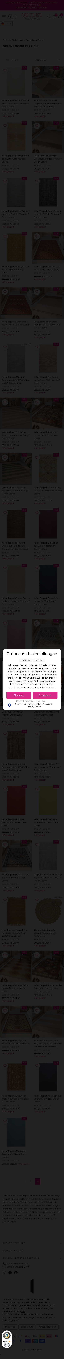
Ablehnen (19, 695)
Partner (39, 660)
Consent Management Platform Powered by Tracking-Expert (34, 705)
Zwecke (26, 660)
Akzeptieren (45, 695)
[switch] (7, 1345)
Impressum (41, 701)
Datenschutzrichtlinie (25, 701)
